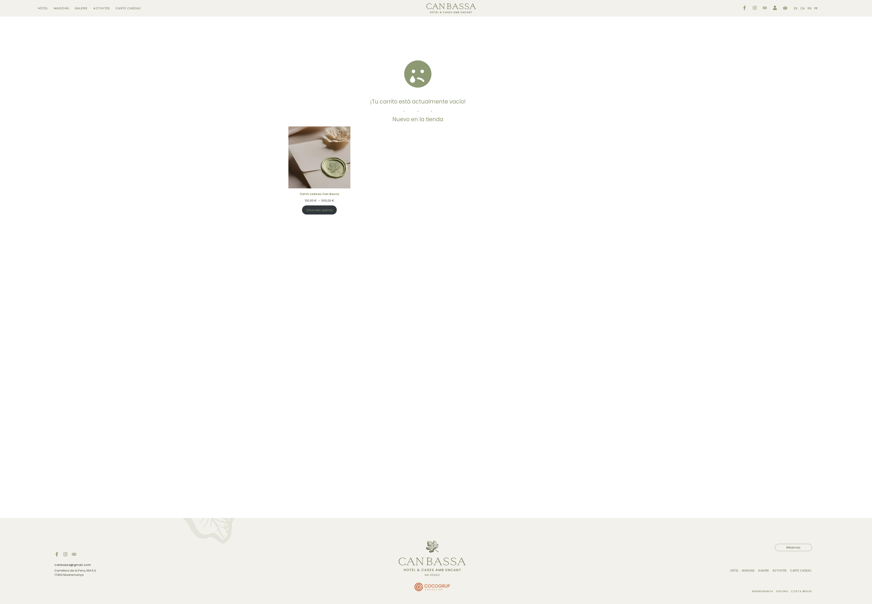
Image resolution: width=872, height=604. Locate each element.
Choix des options (319, 210)
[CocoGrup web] (432, 587)
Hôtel (43, 8)
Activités (101, 8)
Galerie (81, 8)
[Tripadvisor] (74, 554)
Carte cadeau (128, 8)
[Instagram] (65, 554)
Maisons (61, 8)
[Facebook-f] (56, 554)
